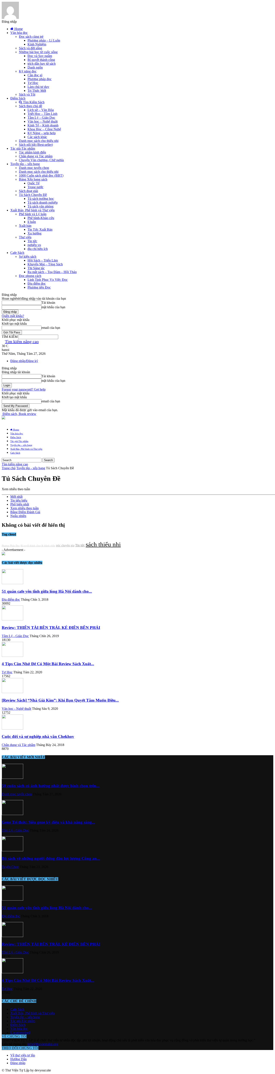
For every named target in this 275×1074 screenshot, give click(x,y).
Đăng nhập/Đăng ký (24, 361)
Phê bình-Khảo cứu (41, 218)
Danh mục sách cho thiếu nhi (38, 141)
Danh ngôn (35, 67)
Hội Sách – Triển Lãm (43, 260)
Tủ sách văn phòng (40, 206)
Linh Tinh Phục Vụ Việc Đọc (48, 279)
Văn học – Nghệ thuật (43, 121)
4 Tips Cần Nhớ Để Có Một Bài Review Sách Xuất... (48, 664)
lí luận (32, 222)
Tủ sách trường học (41, 198)
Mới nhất (16, 496)
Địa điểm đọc (37, 283)
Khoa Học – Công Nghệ (44, 129)
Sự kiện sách (27, 256)
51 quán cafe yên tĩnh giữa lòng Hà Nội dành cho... (47, 591)
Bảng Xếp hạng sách (33, 179)
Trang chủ (8, 468)
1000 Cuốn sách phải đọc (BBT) (41, 175)
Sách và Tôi (27, 94)
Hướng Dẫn (18, 1059)
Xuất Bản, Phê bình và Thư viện (32, 210)
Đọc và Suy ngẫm (40, 56)
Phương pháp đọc (40, 79)
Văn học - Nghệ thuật (16, 708)
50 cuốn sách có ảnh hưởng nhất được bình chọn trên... (50, 786)
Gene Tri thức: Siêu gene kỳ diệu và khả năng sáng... (48, 822)
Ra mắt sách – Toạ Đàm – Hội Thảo (52, 272)
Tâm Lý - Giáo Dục (15, 636)
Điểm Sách (17, 98)
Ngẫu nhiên (18, 516)
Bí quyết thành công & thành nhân (38, 546)
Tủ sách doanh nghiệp (43, 202)
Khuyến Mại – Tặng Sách (45, 264)
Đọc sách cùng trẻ (31, 36)
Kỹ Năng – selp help (42, 133)
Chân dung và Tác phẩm (35, 156)
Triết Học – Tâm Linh (42, 114)
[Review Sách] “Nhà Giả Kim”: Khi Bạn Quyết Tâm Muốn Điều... (60, 700)
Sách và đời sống (30, 48)
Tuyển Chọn (10, 867)
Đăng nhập (17, 1063)
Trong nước (35, 187)
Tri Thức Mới (37, 90)
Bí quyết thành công (41, 60)
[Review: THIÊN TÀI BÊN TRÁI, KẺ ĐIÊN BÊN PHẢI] (12, 619)
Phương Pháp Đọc (11, 546)
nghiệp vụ (34, 245)
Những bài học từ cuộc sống (38, 52)
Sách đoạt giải (28, 191)
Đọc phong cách (30, 276)
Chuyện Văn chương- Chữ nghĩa (41, 160)
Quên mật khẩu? (13, 316)
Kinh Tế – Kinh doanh (43, 125)
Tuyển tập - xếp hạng (30, 468)
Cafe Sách (17, 252)
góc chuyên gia (65, 545)
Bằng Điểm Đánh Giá (25, 512)
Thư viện (25, 237)
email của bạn (50, 327)
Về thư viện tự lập (22, 1055)
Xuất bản (25, 225)
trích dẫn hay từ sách (42, 63)
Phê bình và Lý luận (32, 214)
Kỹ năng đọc (28, 71)
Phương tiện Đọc (39, 287)
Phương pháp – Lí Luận (44, 40)
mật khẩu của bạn (53, 307)
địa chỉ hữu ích (38, 249)
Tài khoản (48, 302)
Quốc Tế (34, 183)
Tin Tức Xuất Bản (40, 229)
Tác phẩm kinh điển (32, 152)
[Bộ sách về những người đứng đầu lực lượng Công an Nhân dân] (12, 850)
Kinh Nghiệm (37, 44)
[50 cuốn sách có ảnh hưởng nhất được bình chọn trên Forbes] (12, 777)
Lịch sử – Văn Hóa (41, 110)
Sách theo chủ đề (30, 106)
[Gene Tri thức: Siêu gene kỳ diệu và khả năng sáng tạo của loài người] (12, 814)
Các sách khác (37, 137)
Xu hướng (34, 233)
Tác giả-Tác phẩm (22, 148)
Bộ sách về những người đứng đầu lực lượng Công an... (51, 858)
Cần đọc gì (35, 75)
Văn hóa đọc (19, 33)
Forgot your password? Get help (24, 389)
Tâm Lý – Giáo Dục (41, 117)
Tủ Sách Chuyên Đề (33, 195)
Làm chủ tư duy (38, 87)
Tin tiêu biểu (18, 500)
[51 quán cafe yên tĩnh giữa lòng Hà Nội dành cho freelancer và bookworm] (12, 583)
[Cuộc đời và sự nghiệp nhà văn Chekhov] (12, 728)
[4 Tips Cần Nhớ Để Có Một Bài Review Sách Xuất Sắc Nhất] (12, 655)
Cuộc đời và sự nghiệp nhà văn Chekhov (38, 736)
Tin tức (32, 241)
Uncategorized (20, 1032)
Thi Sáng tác (36, 268)
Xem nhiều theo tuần (24, 508)
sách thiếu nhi (103, 544)
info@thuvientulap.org (42, 1044)
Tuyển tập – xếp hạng (25, 164)
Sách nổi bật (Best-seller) (36, 144)
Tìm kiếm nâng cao (22, 341)
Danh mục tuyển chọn (34, 168)
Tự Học (33, 83)
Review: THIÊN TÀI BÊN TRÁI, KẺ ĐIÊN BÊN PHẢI (51, 627)
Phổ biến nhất (19, 504)
